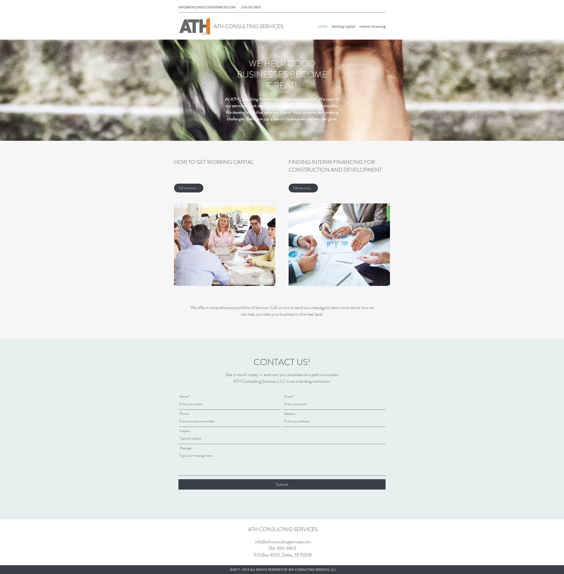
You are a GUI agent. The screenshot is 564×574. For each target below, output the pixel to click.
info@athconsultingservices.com (283, 542)
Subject (185, 431)
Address (289, 413)
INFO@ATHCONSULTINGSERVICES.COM (207, 7)
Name (184, 396)
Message (185, 448)
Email (288, 396)
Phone (184, 413)
